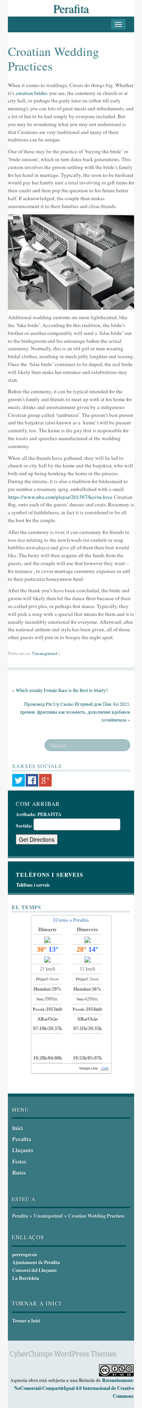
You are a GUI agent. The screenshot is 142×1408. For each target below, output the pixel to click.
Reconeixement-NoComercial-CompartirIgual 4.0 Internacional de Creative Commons (74, 1388)
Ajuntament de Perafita (36, 1262)
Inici (17, 1128)
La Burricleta (25, 1278)
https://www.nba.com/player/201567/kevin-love (60, 496)
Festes (19, 1161)
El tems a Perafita (71, 920)
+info (105, 1068)
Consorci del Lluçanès (34, 1270)
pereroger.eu (24, 1254)
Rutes (19, 1172)
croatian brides (31, 93)
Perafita (71, 8)
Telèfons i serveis (33, 885)
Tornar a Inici (26, 1320)
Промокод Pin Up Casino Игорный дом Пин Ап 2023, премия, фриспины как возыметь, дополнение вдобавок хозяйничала (75, 712)
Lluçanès (22, 1150)
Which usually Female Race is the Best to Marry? (62, 690)
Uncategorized (44, 653)
